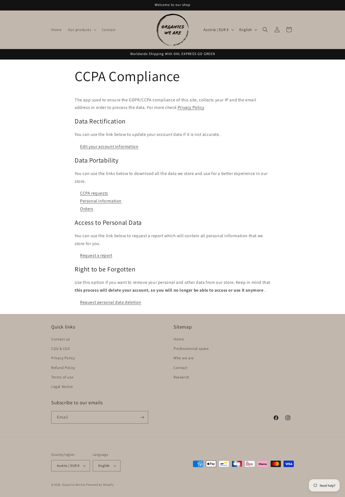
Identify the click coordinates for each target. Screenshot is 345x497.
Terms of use (62, 377)
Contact (180, 367)
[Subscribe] (142, 417)
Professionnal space (191, 348)
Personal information (101, 201)
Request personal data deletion (110, 302)
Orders (86, 209)
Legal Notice (62, 386)
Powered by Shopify (100, 484)
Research (181, 377)
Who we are (184, 358)
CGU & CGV (60, 348)
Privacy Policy (191, 107)
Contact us (60, 339)
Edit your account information (109, 146)
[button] (81, 29)
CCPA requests (94, 193)
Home (179, 339)
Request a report (96, 255)
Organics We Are (73, 484)
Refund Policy (63, 367)
